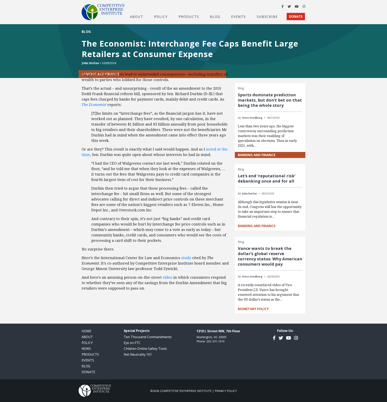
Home (86, 331)
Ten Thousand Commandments (148, 337)
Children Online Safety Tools (145, 348)
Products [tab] (189, 16)
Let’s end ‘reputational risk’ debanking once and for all (266, 178)
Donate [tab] (296, 16)
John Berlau (90, 63)
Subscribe (267, 16)
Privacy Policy (226, 391)
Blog (215, 16)
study (186, 257)
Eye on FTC (132, 343)
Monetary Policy (253, 309)
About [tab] (136, 16)
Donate (88, 372)
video (167, 277)
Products (90, 354)
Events (238, 16)
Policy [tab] (161, 16)
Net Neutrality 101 (138, 354)
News (86, 348)
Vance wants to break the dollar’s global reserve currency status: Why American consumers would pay (270, 256)
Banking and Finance (256, 155)
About (87, 337)
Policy (87, 343)
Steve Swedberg (252, 117)
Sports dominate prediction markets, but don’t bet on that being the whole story (270, 100)
